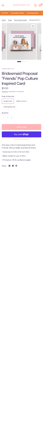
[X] (12, 165)
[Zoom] (33, 26)
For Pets (5, 13)
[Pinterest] (16, 165)
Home (4, 20)
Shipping (5, 91)
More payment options (21, 139)
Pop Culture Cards (20, 20)
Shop (10, 20)
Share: (4, 166)
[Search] (35, 5)
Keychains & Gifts (17, 13)
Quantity (5, 113)
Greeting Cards (32, 13)
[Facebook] (9, 165)
